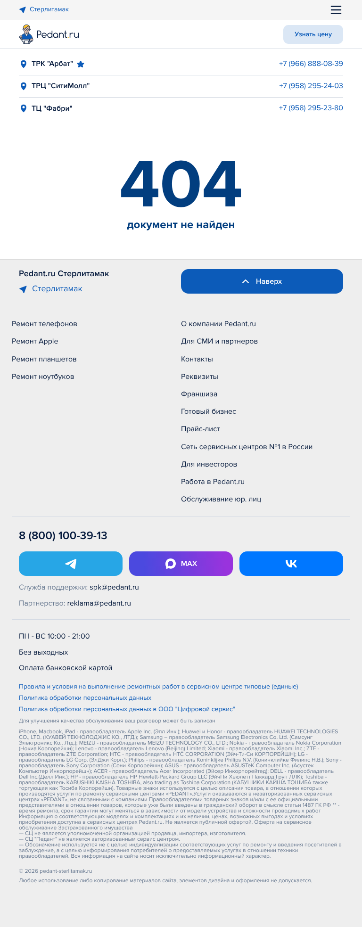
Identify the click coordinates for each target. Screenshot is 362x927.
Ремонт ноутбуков (43, 376)
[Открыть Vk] (291, 563)
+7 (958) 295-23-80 (311, 108)
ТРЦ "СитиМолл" (61, 85)
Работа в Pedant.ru (213, 481)
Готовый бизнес (208, 411)
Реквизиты (199, 376)
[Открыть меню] (336, 10)
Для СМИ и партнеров (219, 341)
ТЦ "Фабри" (52, 108)
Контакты (197, 359)
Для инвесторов (209, 464)
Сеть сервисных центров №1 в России (247, 446)
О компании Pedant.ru (218, 323)
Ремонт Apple (35, 341)
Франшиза (199, 394)
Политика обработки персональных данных (85, 698)
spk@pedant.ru (114, 587)
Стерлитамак (49, 10)
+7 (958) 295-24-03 (311, 85)
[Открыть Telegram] (71, 563)
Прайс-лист (200, 429)
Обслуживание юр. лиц (221, 499)
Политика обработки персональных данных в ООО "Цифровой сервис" (127, 709)
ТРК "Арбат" (52, 63)
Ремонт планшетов (44, 359)
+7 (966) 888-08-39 (311, 63)
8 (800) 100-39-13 (63, 536)
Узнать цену (313, 35)
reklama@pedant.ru (99, 603)
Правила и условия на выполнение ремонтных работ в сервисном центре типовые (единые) (158, 687)
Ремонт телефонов (44, 323)
